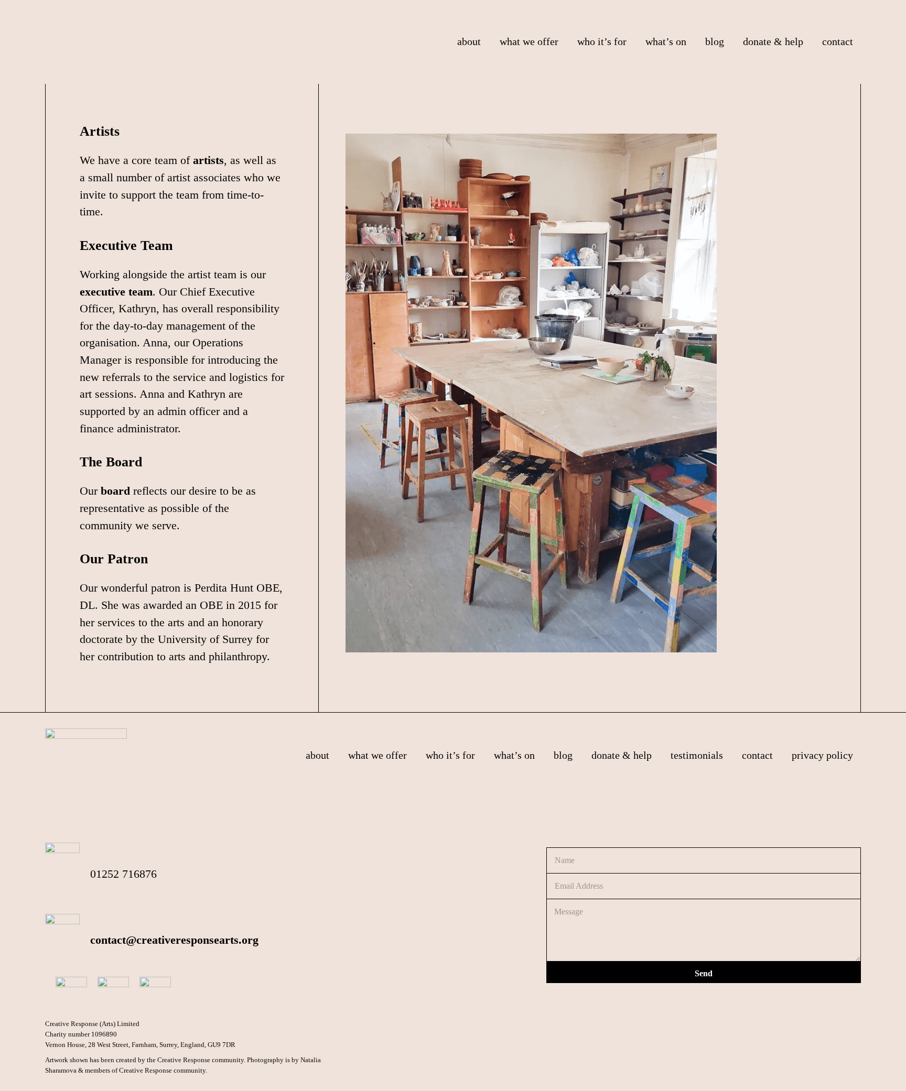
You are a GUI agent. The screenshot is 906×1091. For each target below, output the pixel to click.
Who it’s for (450, 755)
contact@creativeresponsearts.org (174, 940)
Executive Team (126, 245)
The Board (111, 462)
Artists (100, 131)
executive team (116, 292)
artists (208, 160)
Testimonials (697, 755)
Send (704, 973)
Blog (563, 755)
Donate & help (621, 755)
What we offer (377, 755)
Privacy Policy (822, 755)
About (317, 755)
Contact (757, 755)
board (115, 491)
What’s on (514, 755)
